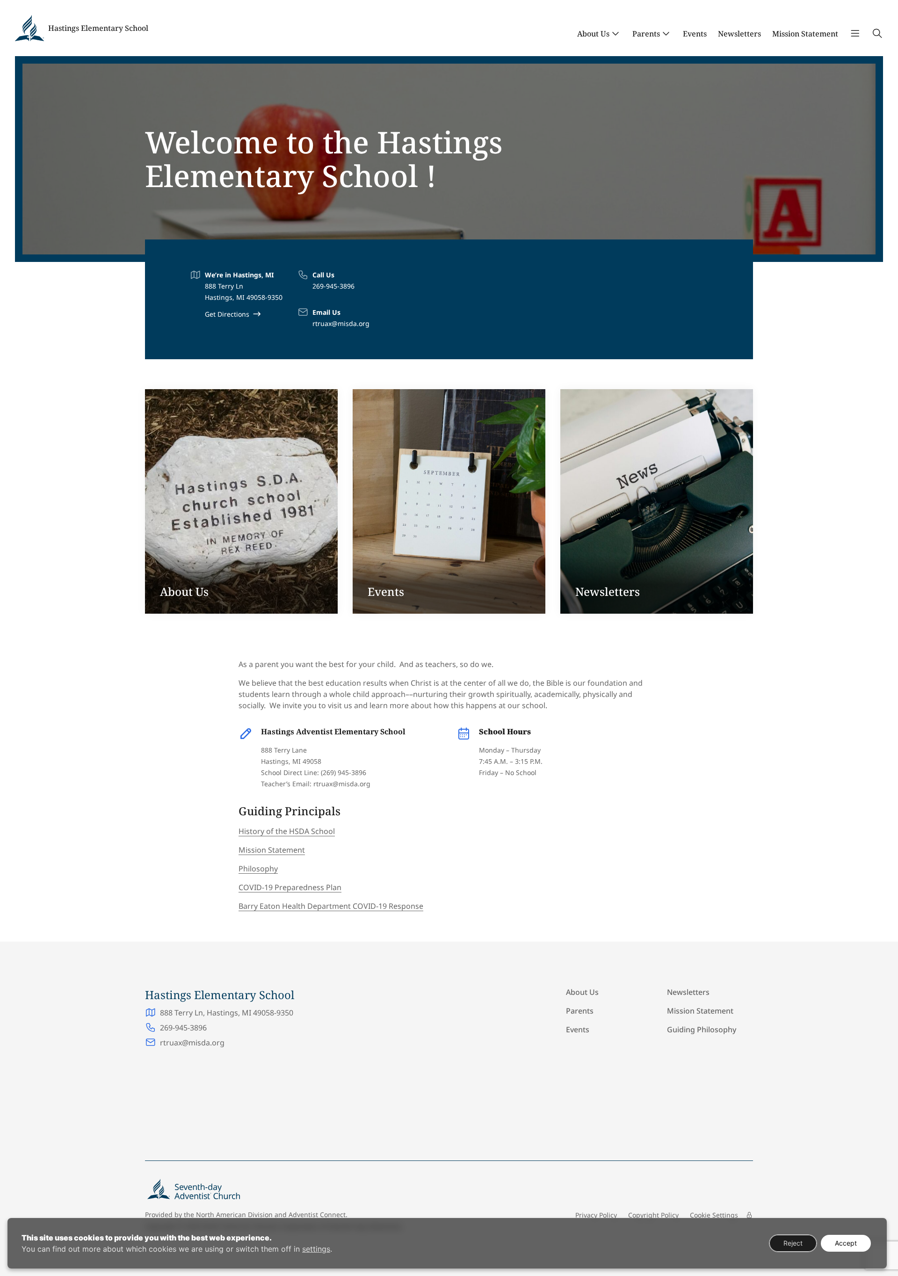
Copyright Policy (653, 1215)
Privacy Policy (596, 1215)
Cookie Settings (714, 1215)
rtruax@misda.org (340, 323)
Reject (793, 1243)
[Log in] (749, 1215)
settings (316, 1249)
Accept (846, 1243)
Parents (646, 34)
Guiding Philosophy (701, 1029)
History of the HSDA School (287, 831)
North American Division (234, 1214)
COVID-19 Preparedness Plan (290, 887)
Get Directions (227, 314)
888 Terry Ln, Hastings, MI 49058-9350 (226, 1013)
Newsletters (739, 34)
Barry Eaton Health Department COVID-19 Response (331, 906)
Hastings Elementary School (98, 28)
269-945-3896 (333, 286)
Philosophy (258, 868)
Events (695, 34)
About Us (593, 34)
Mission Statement (805, 34)
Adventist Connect (317, 1214)
